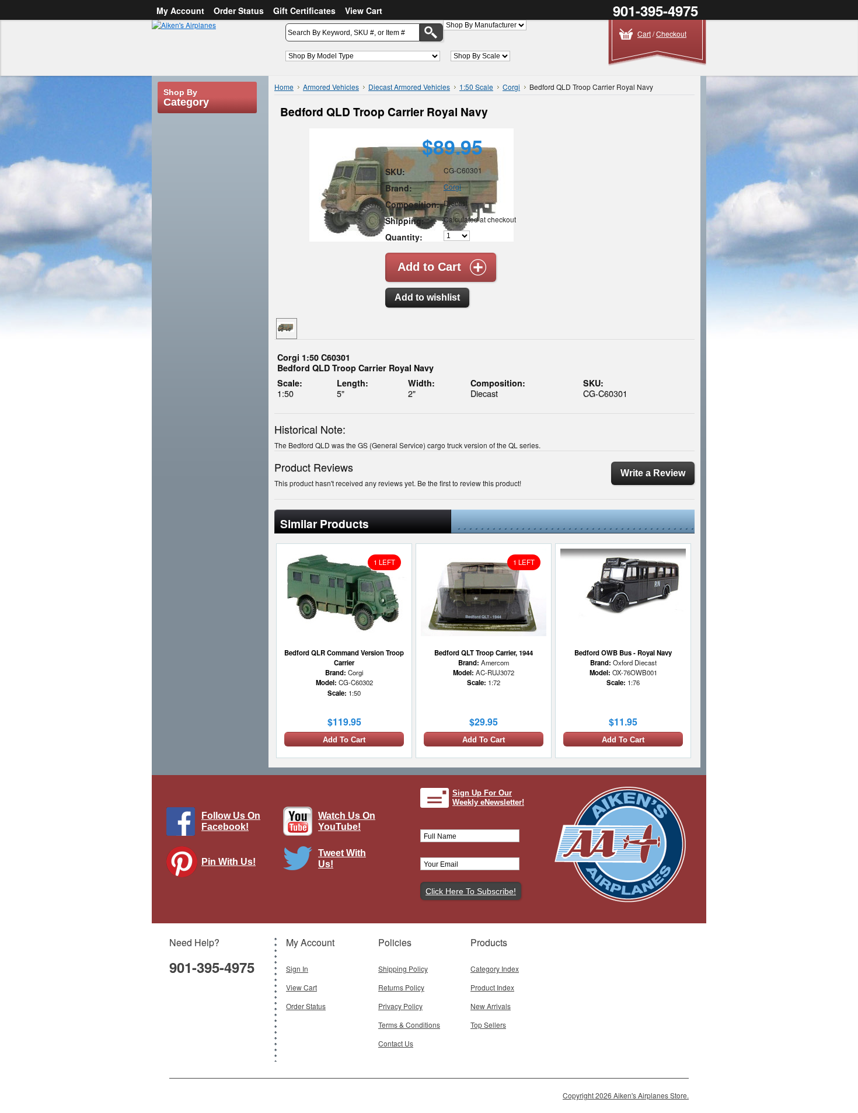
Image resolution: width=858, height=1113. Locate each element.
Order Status (239, 10)
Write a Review (652, 473)
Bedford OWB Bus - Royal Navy (623, 652)
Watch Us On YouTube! (346, 821)
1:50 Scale (476, 87)
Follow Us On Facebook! (230, 821)
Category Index (494, 969)
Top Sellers (488, 1025)
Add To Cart (344, 739)
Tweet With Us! (342, 858)
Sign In (297, 969)
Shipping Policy (403, 969)
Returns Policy (401, 987)
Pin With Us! (228, 862)
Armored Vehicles (331, 87)
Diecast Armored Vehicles (409, 87)
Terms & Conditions (409, 1025)
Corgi (511, 87)
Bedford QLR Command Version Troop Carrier (344, 657)
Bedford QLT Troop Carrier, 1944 (483, 652)
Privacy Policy (400, 1006)
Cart (644, 34)
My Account (180, 10)
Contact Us (395, 1043)
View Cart (363, 10)
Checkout (671, 34)
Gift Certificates (304, 10)
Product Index (492, 987)
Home (284, 87)
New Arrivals (490, 1006)
